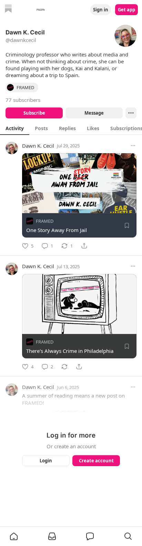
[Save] (126, 225)
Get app (126, 10)
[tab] (14, 128)
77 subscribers (23, 99)
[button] (13, 536)
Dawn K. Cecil (38, 145)
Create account (96, 461)
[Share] (84, 245)
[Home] (8, 9)
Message (94, 113)
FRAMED (44, 221)
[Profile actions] (130, 112)
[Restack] (64, 366)
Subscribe (34, 113)
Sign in (100, 10)
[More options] (133, 145)
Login (46, 461)
